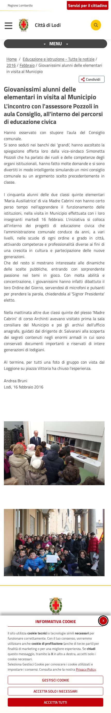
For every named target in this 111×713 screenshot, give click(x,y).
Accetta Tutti (55, 702)
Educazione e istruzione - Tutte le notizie (58, 59)
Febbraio (27, 65)
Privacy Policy (86, 669)
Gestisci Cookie (55, 680)
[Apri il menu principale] (10, 26)
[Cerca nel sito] (96, 25)
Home (11, 59)
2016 (11, 65)
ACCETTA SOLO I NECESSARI (55, 691)
